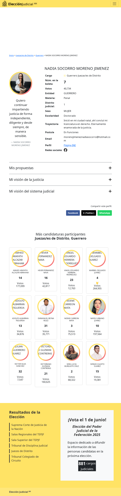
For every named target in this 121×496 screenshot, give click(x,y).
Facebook (73, 213)
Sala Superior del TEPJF (25, 440)
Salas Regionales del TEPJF (27, 434)
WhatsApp (104, 213)
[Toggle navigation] (114, 4)
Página (70, 145)
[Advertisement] (60, 29)
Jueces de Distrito (22, 451)
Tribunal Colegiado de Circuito (25, 458)
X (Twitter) (88, 213)
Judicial (22, 4)
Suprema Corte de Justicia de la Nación (29, 426)
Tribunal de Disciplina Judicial (29, 445)
